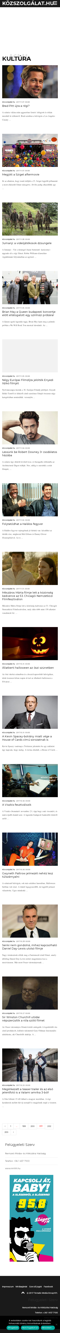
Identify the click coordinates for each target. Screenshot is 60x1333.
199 (24, 1126)
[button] (55, 3)
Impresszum (8, 1286)
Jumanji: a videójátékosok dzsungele (27, 243)
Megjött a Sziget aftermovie (20, 174)
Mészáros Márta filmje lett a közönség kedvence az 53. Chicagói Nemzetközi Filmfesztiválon (27, 596)
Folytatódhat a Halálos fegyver (22, 524)
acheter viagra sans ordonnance (50, 779)
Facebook (48, 1286)
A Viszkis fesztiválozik (16, 804)
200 (33, 1126)
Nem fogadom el (30, 1327)
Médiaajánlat (21, 1286)
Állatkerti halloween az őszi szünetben (28, 667)
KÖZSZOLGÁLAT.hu (28, 3)
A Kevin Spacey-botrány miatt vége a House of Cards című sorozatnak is (27, 738)
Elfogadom (13, 1327)
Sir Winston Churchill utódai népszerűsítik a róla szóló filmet (23, 1019)
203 (6, 1132)
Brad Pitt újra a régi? (16, 106)
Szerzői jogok (35, 1286)
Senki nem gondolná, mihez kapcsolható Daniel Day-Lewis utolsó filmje (29, 947)
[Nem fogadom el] (56, 1324)
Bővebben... (48, 1327)
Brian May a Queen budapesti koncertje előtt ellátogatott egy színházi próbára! (28, 313)
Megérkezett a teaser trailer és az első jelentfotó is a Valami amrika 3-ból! (27, 1091)
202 (49, 1126)
